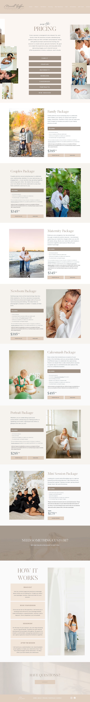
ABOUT (40, 698)
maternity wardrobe (72, 263)
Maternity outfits (51, 265)
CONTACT (59, 698)
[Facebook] (74, 698)
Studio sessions (52, 141)
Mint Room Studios (59, 376)
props (26, 317)
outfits (22, 317)
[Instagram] (71, 698)
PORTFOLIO (52, 698)
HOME (35, 698)
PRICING (45, 698)
